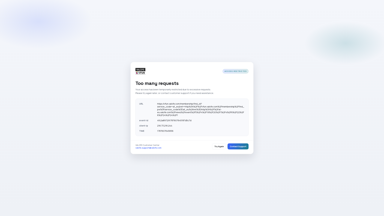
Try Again (219, 146)
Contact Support (238, 146)
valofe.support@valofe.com (148, 147)
